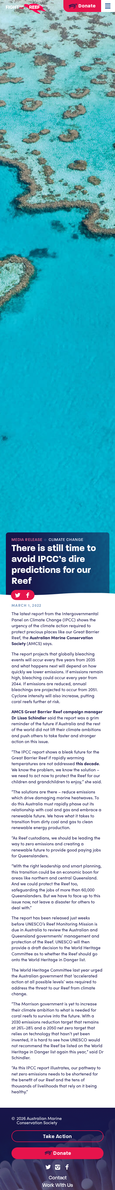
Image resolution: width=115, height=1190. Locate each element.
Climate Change (65, 539)
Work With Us (57, 1185)
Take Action (57, 1136)
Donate (86, 6)
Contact (58, 1178)
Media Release (27, 539)
